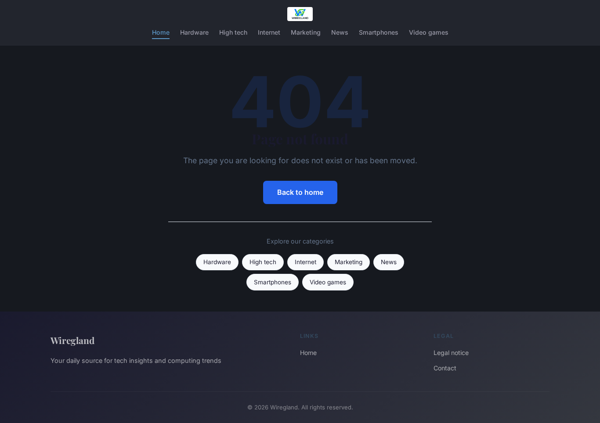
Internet (269, 32)
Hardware (194, 32)
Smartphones (378, 32)
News (339, 32)
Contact (445, 368)
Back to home (300, 192)
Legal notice (451, 352)
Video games (428, 32)
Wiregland (72, 340)
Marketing (306, 32)
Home (161, 32)
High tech (233, 32)
